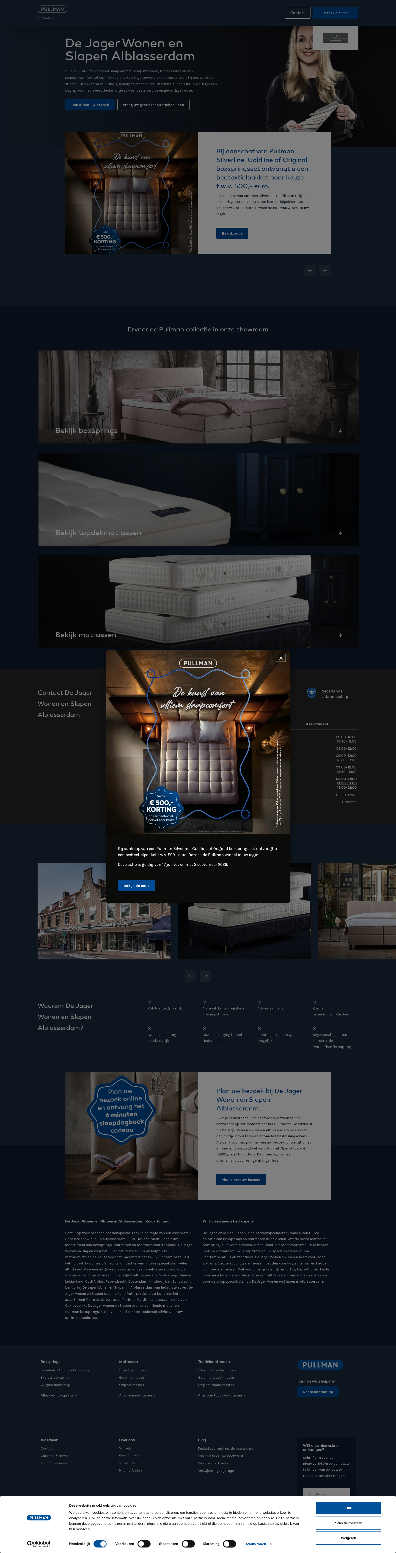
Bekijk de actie (137, 885)
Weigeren (348, 1538)
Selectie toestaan (348, 1523)
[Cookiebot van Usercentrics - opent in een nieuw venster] (39, 1544)
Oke (348, 1508)
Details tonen (255, 1544)
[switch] (144, 1543)
